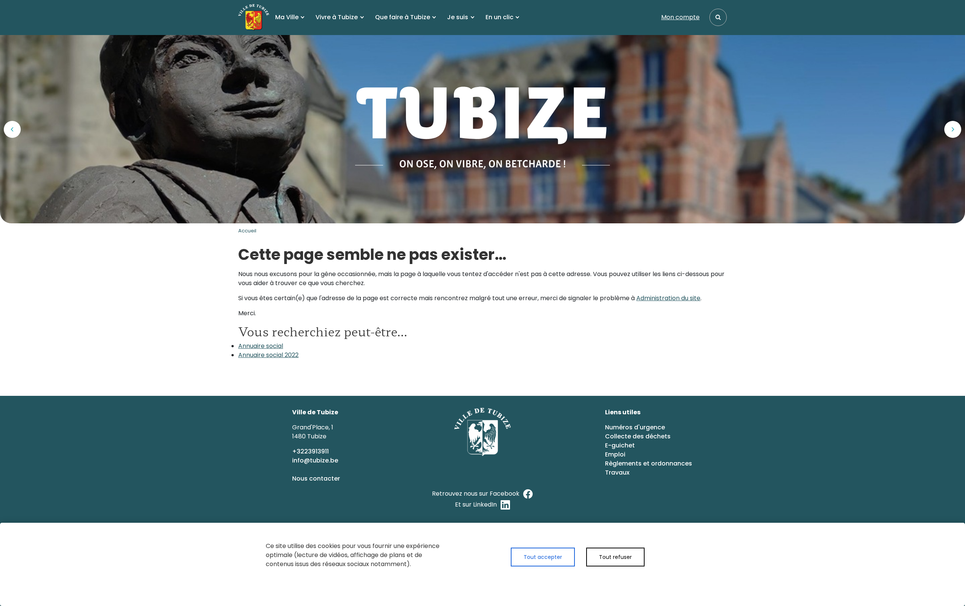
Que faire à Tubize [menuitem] (402, 17)
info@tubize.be (315, 460)
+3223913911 (311, 451)
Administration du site (668, 298)
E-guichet (620, 445)
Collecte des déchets (638, 436)
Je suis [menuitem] (457, 17)
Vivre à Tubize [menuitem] (337, 17)
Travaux (617, 472)
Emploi (615, 454)
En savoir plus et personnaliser (577, 578)
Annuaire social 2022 (268, 355)
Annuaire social (260, 346)
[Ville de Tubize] (253, 17)
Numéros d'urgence (635, 427)
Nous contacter (317, 478)
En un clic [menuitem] (499, 17)
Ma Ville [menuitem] (287, 17)
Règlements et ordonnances (648, 463)
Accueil (247, 230)
